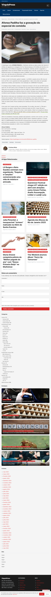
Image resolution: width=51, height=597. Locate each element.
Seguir (3, 559)
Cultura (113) (4, 317)
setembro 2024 (7, 487)
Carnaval (5, 399)
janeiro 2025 (6, 478)
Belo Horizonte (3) (6, 354)
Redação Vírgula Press (32, 197)
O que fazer (24, 29)
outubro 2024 (6, 485)
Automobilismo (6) (6, 377)
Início (4, 10)
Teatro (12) (5, 349)
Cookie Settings (46, 590)
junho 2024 (6, 493)
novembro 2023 (7, 509)
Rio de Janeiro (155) (7, 356)
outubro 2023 (6, 511)
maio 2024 (6, 495)
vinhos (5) (6, 359)
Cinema (22, 583)
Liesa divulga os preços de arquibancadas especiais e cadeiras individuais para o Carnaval (23, 432)
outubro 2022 (6, 537)
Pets (37, 587)
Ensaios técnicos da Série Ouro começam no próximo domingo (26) (18, 401)
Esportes (42, 10)
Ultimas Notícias (11, 19)
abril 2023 (5, 524)
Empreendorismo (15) (7, 366)
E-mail (3, 291)
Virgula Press (5, 184)
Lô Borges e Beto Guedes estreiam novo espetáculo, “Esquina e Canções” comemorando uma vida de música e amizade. (13, 174)
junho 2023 (6, 519)
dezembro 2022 (7, 533)
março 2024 (6, 500)
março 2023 (6, 526)
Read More (15, 594)
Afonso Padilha (5, 142)
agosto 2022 (6, 541)
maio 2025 (6, 472)
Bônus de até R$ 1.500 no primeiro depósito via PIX (27, 112)
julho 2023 (6, 517)
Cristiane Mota (4, 29)
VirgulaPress (8, 4)
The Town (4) (6, 345)
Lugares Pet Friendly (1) (9, 371)
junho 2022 (6, 546)
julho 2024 (6, 491)
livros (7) (4, 334)
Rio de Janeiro (18, 142)
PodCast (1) (5, 338)
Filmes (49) (5, 333)
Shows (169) (5, 342)
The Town (22, 587)
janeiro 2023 (6, 530)
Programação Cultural (27, 10)
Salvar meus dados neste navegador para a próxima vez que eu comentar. (18, 305)
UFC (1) (4, 380)
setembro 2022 (7, 539)
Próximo (4, 157)
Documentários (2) (7, 329)
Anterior (4, 155)
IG (47, 5)
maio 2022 (6, 548)
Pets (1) (4, 370)
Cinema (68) (5, 326)
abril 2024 (5, 498)
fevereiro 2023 (7, 528)
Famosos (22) (5, 331)
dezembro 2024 (7, 480)
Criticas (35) (6, 327)
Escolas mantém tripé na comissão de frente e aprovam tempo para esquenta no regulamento (24, 448)
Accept (41, 594)
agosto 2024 (6, 489)
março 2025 (6, 474)
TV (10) (4, 350)
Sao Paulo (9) (5, 361)
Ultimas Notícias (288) (6, 382)
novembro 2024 (7, 482)
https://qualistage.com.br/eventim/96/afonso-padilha (23, 139)
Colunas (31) (4, 363)
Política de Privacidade (42, 589)
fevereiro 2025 (7, 476)
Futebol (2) (5, 378)
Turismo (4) (5, 373)
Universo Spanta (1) (8, 347)
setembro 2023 (7, 513)
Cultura (9, 10)
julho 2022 (6, 543)
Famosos (22, 589)
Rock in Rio (23, 585)
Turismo (38, 585)
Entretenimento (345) (6, 324)
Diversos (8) (5, 364)
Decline (47, 594)
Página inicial (4, 19)
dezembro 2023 (7, 506)
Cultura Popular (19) (7, 322)
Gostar (3, 555)
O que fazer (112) (7, 357)
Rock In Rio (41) (7, 343)
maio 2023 (6, 522)
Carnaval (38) (6, 319)
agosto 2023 (6, 515)
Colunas (36, 10)
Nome (3, 285)
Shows (28, 29)
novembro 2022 (7, 535)
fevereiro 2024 (7, 502)
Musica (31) (5, 336)
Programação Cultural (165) (7, 352)
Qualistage (12, 142)
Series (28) (5, 340)
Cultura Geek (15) (6, 320)
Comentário (4, 278)
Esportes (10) (4, 375)
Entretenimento (16, 10)
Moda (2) (5, 368)
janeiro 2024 (6, 504)
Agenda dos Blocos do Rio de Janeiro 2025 (12, 416)
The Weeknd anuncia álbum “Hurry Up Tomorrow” (37, 257)
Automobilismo (40, 583)
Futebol (38, 580)
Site (2, 297)
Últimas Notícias (6, 14)
